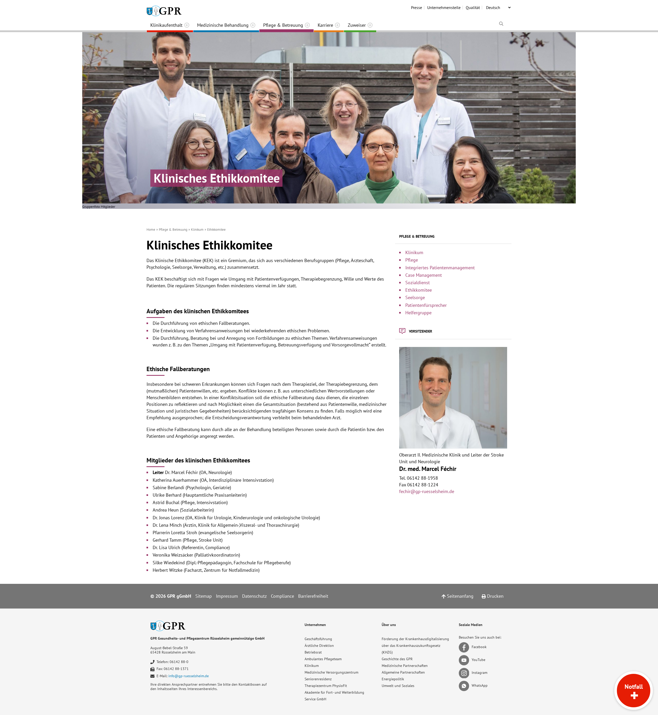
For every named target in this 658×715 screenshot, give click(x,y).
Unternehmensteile (444, 7)
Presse (416, 7)
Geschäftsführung (318, 639)
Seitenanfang (459, 596)
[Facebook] (465, 647)
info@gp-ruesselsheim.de (188, 676)
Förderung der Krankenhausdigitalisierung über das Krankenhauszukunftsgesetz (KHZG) (415, 646)
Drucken (495, 596)
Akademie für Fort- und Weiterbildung (334, 692)
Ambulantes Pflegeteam (323, 659)
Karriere (325, 25)
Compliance (282, 596)
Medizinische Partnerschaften (405, 665)
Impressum (227, 596)
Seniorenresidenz (318, 679)
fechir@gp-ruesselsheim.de (426, 491)
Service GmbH (315, 699)
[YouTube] (465, 659)
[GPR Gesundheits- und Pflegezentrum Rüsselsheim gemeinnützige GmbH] (164, 9)
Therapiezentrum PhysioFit (326, 685)
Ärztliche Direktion (319, 645)
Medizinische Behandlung (223, 25)
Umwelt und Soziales (398, 685)
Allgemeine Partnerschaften (403, 672)
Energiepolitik (393, 679)
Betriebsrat (313, 652)
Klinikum (312, 665)
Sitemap (203, 596)
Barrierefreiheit (313, 596)
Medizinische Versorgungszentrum (331, 672)
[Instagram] (465, 672)
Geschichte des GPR (397, 659)
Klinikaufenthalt (166, 25)
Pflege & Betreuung (283, 25)
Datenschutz (254, 596)
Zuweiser (357, 25)
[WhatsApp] (465, 685)
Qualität (473, 7)
